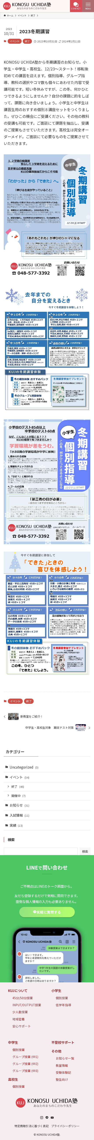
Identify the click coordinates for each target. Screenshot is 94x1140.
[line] (47, 1118)
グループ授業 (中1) (25, 1057)
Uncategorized (24, 767)
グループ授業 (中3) (25, 1071)
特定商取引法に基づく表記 (31, 1126)
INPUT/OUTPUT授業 (26, 1005)
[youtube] (52, 1118)
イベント (14, 41)
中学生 (13, 1042)
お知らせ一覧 (65, 1058)
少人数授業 (20, 1012)
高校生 (13, 1079)
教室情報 (62, 1065)
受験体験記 (63, 1072)
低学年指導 (63, 1005)
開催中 (18, 795)
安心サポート (21, 1026)
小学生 (56, 990)
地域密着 (18, 1019)
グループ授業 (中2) (25, 1064)
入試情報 (19, 815)
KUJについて (18, 990)
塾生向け (62, 1079)
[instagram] (42, 1118)
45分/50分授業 (22, 998)
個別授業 (62, 998)
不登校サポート (62, 1042)
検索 (85, 851)
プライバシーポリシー (65, 1126)
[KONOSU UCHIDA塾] (27, 6)
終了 (27, 41)
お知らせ (19, 805)
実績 (16, 825)
